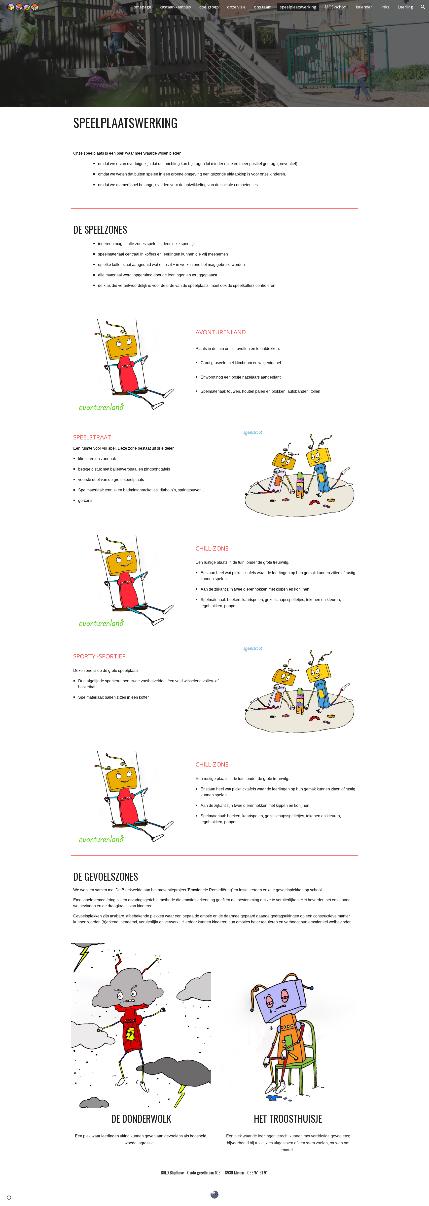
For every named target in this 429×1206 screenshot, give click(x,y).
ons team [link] (262, 7)
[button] (423, 7)
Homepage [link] (141, 7)
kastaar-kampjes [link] (175, 7)
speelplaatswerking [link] (298, 7)
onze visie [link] (236, 7)
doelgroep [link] (209, 7)
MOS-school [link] (336, 7)
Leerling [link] (405, 7)
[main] (214, 122)
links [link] (385, 7)
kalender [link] (364, 7)
